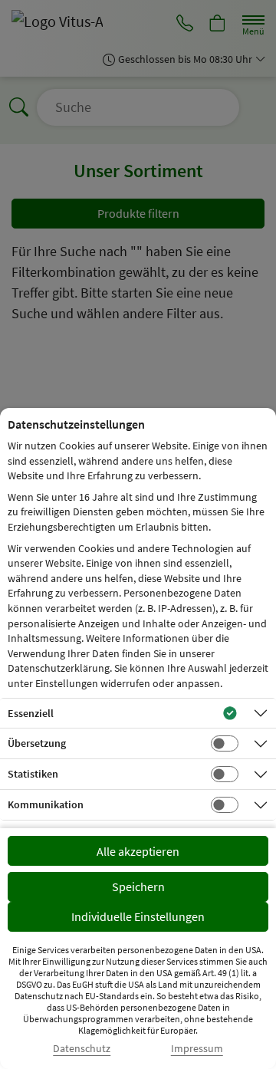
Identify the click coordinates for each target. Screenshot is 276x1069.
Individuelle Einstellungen (138, 916)
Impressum (197, 1048)
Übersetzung (37, 743)
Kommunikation (46, 804)
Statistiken (33, 774)
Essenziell (31, 713)
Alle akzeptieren (138, 851)
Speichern (138, 886)
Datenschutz (81, 1048)
